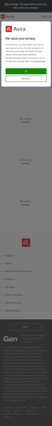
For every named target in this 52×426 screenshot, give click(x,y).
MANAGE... (26, 79)
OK (26, 71)
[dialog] (26, 54)
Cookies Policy (39, 61)
